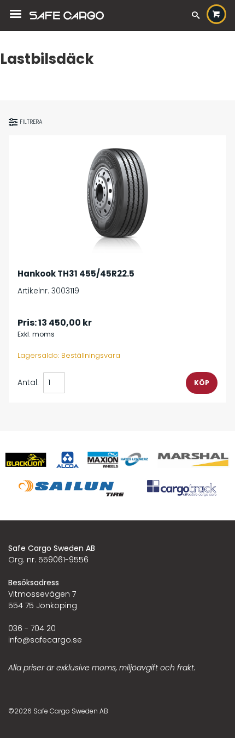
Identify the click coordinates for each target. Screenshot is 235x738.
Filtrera (31, 122)
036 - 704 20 (32, 628)
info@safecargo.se (45, 639)
